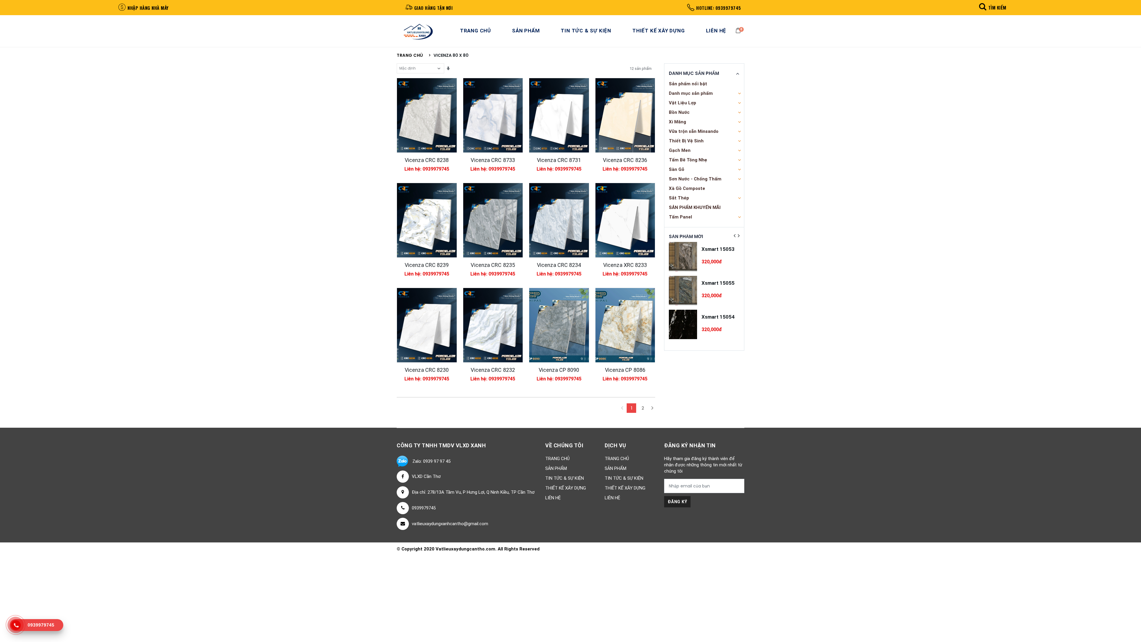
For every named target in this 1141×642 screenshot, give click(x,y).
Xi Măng (677, 122)
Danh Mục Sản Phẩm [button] (694, 73)
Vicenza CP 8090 (559, 370)
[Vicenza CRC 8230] (427, 325)
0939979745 (424, 508)
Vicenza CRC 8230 (427, 370)
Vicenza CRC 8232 (493, 370)
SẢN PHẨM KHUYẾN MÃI (695, 207)
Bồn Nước (679, 112)
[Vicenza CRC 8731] (559, 115)
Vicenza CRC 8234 (559, 265)
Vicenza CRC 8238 (427, 160)
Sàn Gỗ (676, 169)
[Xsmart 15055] (683, 290)
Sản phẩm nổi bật (688, 83)
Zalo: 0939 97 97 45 (431, 461)
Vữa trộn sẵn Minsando (693, 131)
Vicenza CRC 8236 (625, 160)
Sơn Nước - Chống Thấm (695, 179)
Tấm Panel (680, 217)
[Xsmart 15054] (683, 324)
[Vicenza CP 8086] (625, 325)
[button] (991, 7)
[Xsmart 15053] (683, 256)
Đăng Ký (677, 501)
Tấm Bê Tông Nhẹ (688, 160)
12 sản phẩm (641, 68)
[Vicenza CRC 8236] (625, 115)
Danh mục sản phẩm (691, 93)
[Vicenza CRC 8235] (493, 220)
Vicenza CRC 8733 (493, 160)
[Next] (652, 408)
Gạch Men (680, 150)
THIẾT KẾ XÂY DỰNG (658, 31)
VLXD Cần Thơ (426, 476)
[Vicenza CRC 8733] (493, 115)
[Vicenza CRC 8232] (493, 325)
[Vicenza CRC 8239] (427, 220)
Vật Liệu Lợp (682, 103)
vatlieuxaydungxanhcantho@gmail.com (450, 523)
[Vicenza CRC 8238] (427, 115)
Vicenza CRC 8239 (427, 265)
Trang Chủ (475, 31)
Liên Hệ (716, 31)
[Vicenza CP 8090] (559, 325)
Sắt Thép (679, 198)
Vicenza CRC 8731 (559, 160)
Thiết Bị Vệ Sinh (686, 141)
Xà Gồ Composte (687, 188)
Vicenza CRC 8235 (493, 265)
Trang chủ (410, 55)
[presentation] (734, 235)
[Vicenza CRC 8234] (559, 220)
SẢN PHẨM (526, 31)
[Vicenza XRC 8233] (625, 220)
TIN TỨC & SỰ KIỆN (586, 31)
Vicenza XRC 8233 (625, 265)
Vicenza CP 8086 (625, 370)
